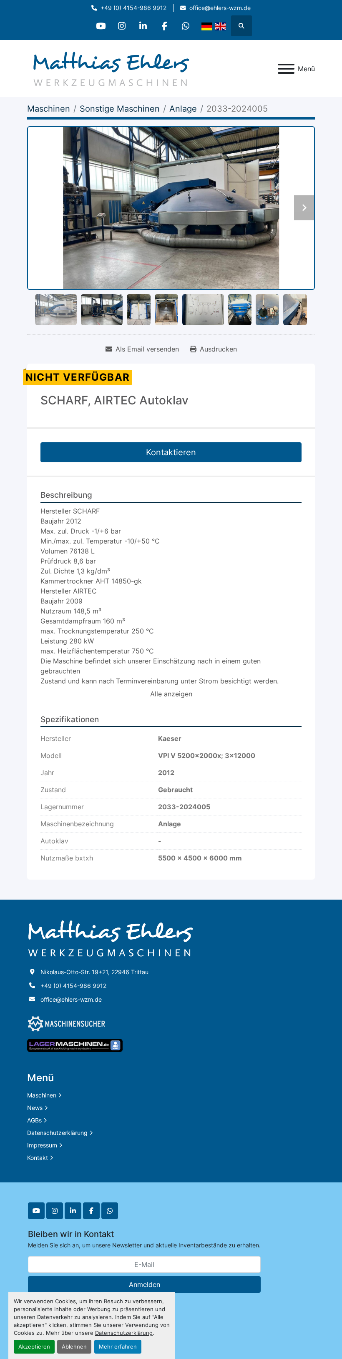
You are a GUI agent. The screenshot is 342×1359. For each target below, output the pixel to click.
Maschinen (41, 1095)
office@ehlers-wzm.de (220, 8)
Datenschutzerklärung (124, 1333)
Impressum (42, 1145)
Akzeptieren (34, 1347)
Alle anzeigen (171, 694)
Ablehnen (74, 1347)
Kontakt (37, 1157)
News (35, 1107)
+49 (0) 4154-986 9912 (133, 8)
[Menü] (286, 69)
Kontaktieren (171, 452)
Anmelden (144, 1284)
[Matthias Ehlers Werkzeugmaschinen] (110, 938)
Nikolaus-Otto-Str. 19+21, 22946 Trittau (94, 971)
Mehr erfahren (118, 1347)
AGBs (34, 1120)
